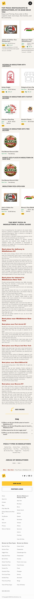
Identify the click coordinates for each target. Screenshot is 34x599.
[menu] (30, 3)
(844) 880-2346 (6, 591)
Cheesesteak (20, 555)
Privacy (4, 525)
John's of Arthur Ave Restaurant (7, 208)
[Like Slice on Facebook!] (22, 476)
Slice (4, 470)
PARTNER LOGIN (17, 489)
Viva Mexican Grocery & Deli (10, 151)
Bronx (18, 507)
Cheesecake (20, 549)
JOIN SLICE (17, 483)
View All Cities (20, 539)
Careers (4, 502)
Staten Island (20, 510)
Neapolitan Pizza (6, 565)
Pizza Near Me (5, 508)
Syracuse (19, 529)
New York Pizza (5, 546)
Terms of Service (6, 529)
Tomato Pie (5, 568)
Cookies (19, 558)
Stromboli (19, 577)
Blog (3, 505)
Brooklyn (19, 503)
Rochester (19, 519)
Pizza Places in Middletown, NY (23, 470)
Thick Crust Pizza (6, 580)
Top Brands (5, 516)
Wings (18, 580)
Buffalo (19, 513)
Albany (18, 525)
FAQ (3, 519)
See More (20, 409)
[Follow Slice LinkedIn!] (29, 476)
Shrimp (19, 574)
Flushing (19, 535)
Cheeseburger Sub (21, 552)
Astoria (19, 532)
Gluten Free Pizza (6, 562)
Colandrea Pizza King (8, 119)
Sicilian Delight (6, 87)
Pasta (18, 568)
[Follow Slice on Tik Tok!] (26, 476)
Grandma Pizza (5, 571)
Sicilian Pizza (5, 549)
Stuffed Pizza (5, 577)
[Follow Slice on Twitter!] (24, 476)
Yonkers (19, 522)
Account (4, 522)
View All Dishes (21, 584)
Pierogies (19, 571)
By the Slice (5, 558)
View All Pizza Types (7, 584)
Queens (19, 516)
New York (11, 470)
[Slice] (4, 3)
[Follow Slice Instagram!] (31, 476)
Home (3, 496)
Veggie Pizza (5, 552)
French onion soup (21, 562)
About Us (4, 499)
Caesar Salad (20, 546)
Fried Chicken (20, 565)
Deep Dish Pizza (6, 555)
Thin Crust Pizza (6, 574)
